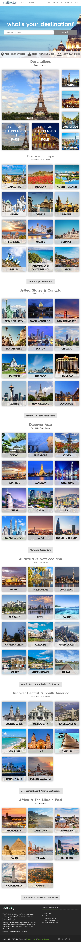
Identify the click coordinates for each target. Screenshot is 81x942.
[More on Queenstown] (40, 662)
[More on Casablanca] (14, 875)
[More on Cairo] (14, 848)
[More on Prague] (67, 204)
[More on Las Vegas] (67, 366)
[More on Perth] (40, 607)
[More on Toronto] (40, 366)
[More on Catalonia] (14, 177)
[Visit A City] (9, 909)
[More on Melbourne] (40, 579)
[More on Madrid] (40, 232)
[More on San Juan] (14, 741)
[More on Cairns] (67, 607)
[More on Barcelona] (70, 141)
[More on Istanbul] (14, 473)
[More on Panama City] (14, 769)
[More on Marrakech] (14, 820)
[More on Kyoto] (67, 445)
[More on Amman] (40, 875)
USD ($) (22, 2)
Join (62, 2)
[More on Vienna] (14, 204)
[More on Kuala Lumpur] (14, 528)
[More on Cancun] (67, 741)
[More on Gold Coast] (67, 634)
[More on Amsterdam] (70, 120)
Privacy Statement (49, 918)
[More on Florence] (14, 232)
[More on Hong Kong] (67, 473)
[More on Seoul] (67, 500)
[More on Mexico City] (40, 714)
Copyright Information (50, 920)
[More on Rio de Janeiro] (67, 714)
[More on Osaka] (40, 500)
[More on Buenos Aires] (14, 714)
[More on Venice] (40, 204)
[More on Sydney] (14, 579)
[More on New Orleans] (40, 393)
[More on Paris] (30, 95)
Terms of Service (43, 939)
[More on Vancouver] (67, 393)
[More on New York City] (14, 311)
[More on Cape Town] (40, 820)
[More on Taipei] (40, 528)
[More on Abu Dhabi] (67, 848)
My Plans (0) (74, 2)
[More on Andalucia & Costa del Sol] (40, 259)
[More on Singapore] (40, 445)
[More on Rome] (70, 99)
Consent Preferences (50, 923)
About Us (45, 916)
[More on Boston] (40, 338)
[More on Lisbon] (67, 259)
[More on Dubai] (14, 500)
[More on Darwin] (67, 662)
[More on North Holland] (67, 177)
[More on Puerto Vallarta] (40, 769)
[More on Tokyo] (14, 445)
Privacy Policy (31, 939)
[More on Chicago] (67, 338)
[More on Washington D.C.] (40, 311)
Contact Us (46, 913)
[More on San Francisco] (67, 311)
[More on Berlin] (14, 259)
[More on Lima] (40, 741)
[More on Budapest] (67, 232)
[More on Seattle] (14, 393)
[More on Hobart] (14, 662)
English (30, 2)
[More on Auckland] (67, 579)
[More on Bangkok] (40, 473)
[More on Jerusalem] (67, 820)
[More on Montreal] (14, 366)
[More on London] (70, 78)
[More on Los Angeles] (14, 338)
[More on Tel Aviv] (40, 848)
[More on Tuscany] (40, 177)
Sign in (67, 2)
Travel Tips (55, 2)
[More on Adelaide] (40, 634)
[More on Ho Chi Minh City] (67, 528)
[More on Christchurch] (14, 634)
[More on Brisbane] (14, 607)
